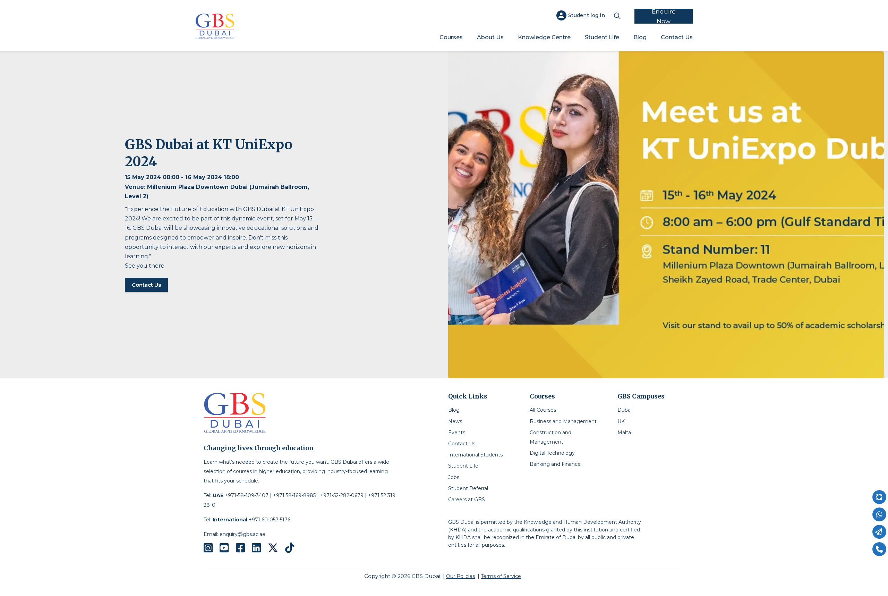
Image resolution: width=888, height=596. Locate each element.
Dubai (624, 410)
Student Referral (468, 488)
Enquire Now (664, 16)
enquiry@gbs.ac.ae (242, 534)
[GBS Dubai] (214, 26)
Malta (624, 432)
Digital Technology (552, 453)
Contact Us (677, 37)
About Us (490, 37)
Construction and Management (550, 437)
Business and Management (563, 421)
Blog (640, 37)
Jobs (453, 477)
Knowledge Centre (544, 37)
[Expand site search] (617, 15)
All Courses (543, 410)
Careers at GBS (466, 499)
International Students (475, 455)
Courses (451, 37)
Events (456, 432)
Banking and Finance (555, 464)
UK (621, 421)
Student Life (602, 37)
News (455, 421)
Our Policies (460, 576)
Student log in (586, 15)
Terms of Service (501, 576)
